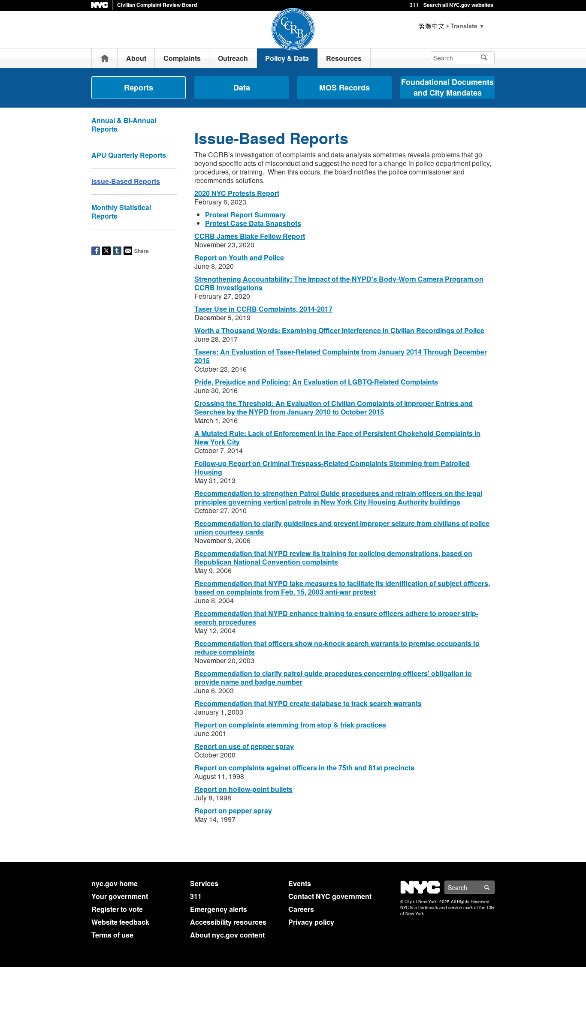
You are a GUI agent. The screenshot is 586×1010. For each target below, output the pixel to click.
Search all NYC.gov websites (458, 5)
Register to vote (117, 909)
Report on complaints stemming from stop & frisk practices (290, 725)
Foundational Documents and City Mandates (447, 87)
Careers (301, 909)
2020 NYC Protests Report (236, 193)
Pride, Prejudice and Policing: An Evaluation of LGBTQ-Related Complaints (316, 382)
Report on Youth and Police (239, 257)
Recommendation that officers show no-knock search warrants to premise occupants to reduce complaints (337, 647)
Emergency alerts (218, 909)
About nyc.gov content (227, 935)
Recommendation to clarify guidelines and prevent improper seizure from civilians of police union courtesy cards (341, 527)
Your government (119, 896)
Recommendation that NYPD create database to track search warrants (308, 703)
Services (204, 883)
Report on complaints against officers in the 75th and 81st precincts (304, 768)
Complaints (182, 58)
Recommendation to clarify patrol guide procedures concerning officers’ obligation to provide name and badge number (333, 677)
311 (414, 5)
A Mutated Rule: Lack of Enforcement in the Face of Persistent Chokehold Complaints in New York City (337, 437)
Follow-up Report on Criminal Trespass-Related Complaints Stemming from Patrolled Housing (332, 467)
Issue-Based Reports (125, 181)
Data (241, 87)
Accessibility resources (228, 922)
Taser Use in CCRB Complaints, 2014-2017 (263, 309)
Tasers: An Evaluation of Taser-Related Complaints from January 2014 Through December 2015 (340, 356)
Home (104, 58)
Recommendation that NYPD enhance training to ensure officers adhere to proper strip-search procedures (336, 617)
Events (299, 883)
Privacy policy (311, 922)
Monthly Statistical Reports (121, 211)
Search (494, 887)
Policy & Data (287, 58)
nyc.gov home (114, 883)
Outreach (233, 58)
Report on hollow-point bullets (243, 789)
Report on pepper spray (233, 810)
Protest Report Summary (245, 214)
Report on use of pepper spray (244, 746)
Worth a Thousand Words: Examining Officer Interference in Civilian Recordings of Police (339, 330)
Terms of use (112, 935)
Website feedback (120, 922)
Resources (344, 58)
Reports (138, 87)
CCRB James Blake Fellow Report (249, 236)
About (136, 58)
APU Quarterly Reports (128, 155)
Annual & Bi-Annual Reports (123, 124)
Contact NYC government (330, 896)
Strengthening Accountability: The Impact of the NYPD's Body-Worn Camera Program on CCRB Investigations (338, 283)
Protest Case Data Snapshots (253, 223)
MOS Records (344, 87)
